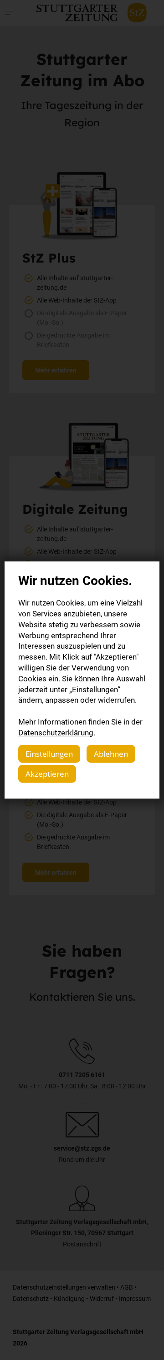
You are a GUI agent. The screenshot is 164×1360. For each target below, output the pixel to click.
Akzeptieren (47, 774)
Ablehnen (111, 754)
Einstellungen (49, 754)
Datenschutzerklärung (55, 732)
